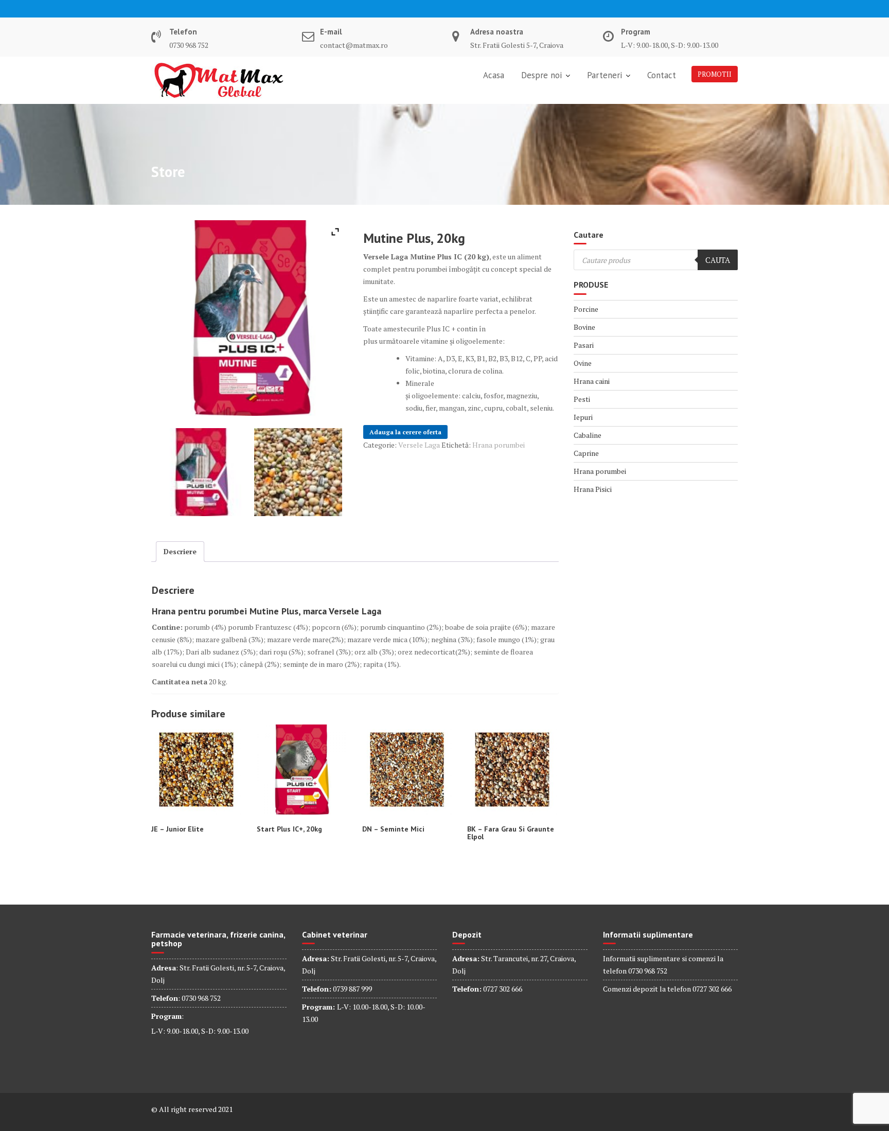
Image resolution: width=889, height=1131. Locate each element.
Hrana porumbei (498, 445)
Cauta (717, 260)
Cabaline (587, 435)
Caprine (586, 453)
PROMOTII (715, 74)
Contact (661, 75)
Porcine (586, 309)
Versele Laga (419, 445)
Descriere (180, 551)
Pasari (584, 345)
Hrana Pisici (593, 489)
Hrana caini (592, 381)
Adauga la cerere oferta (405, 432)
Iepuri (583, 417)
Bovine (584, 327)
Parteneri (604, 75)
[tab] (180, 551)
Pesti (582, 399)
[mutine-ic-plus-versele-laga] (298, 472)
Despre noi (541, 75)
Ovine (583, 363)
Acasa (493, 75)
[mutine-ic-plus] (200, 472)
